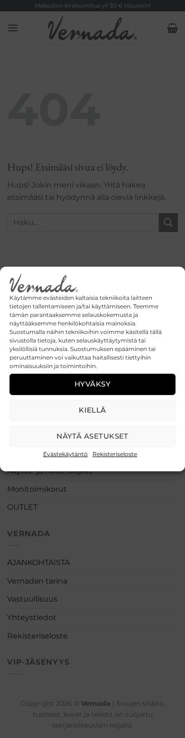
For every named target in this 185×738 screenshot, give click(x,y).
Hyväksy (92, 383)
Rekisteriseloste (114, 454)
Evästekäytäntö (65, 454)
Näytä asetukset (92, 436)
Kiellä (92, 409)
